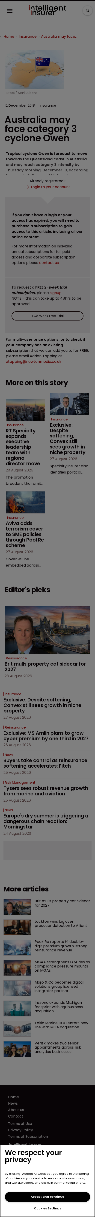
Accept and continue (47, 1196)
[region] (47, 1181)
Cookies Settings (47, 1208)
